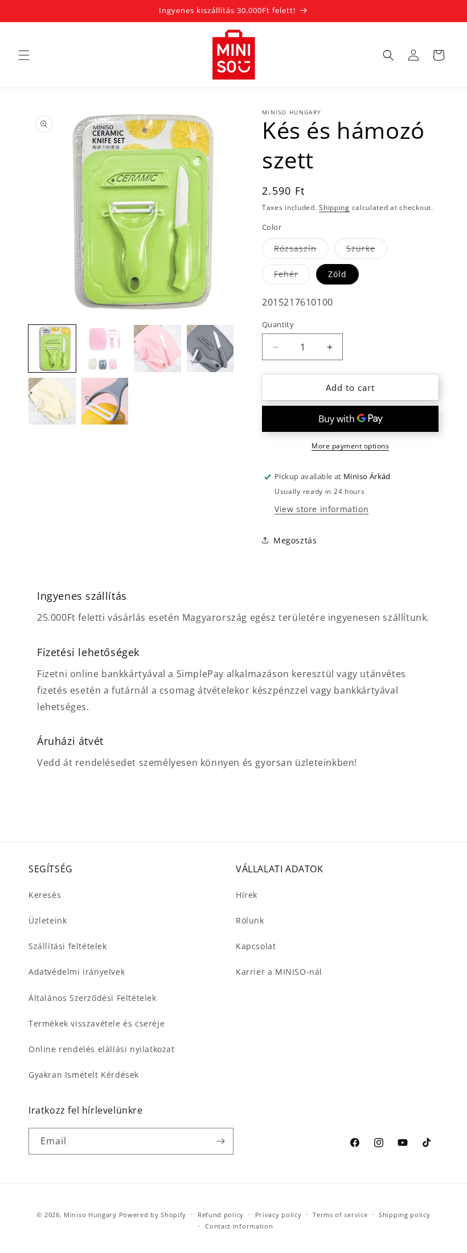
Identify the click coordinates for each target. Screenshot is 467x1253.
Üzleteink (47, 920)
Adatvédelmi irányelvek (76, 971)
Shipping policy (405, 1214)
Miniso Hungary (90, 1214)
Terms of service (340, 1214)
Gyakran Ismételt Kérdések (83, 1074)
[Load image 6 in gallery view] (105, 401)
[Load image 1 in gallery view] (52, 348)
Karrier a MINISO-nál (279, 971)
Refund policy (221, 1214)
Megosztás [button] (295, 540)
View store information (321, 509)
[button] (23, 55)
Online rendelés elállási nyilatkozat (101, 1049)
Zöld (337, 274)
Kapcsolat (256, 946)
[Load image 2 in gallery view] (105, 348)
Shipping (334, 207)
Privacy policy (278, 1214)
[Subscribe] (220, 1141)
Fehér (292, 276)
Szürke (366, 250)
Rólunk (250, 920)
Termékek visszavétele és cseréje (96, 1023)
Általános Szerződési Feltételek (92, 997)
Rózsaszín (301, 250)
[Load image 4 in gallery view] (210, 348)
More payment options (350, 446)
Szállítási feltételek (67, 946)
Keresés (44, 894)
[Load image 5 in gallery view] (52, 401)
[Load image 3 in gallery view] (157, 348)
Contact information (239, 1226)
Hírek (246, 894)
